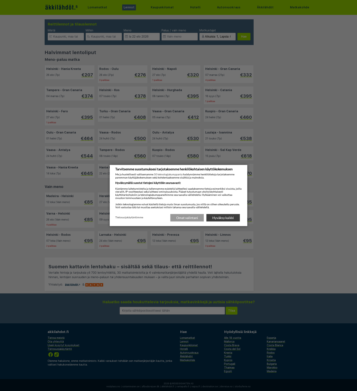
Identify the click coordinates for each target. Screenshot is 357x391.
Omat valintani (187, 218)
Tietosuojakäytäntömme (129, 217)
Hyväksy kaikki (223, 218)
